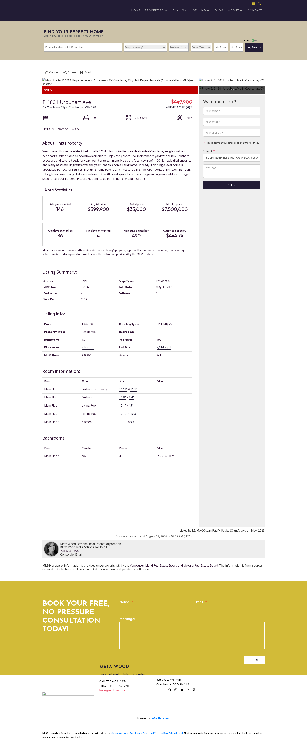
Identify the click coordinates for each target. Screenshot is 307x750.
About (233, 10)
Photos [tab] (63, 129)
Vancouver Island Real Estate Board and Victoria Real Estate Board (174, 565)
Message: (127, 618)
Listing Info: (53, 313)
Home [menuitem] (135, 10)
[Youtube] (181, 689)
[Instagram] (175, 689)
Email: (199, 602)
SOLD (260, 40)
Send (232, 185)
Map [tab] (75, 129)
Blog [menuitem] (219, 10)
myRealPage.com (160, 718)
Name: (125, 602)
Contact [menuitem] (255, 10)
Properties (154, 10)
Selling (199, 10)
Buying (178, 10)
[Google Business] (194, 689)
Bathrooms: (54, 438)
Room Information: (61, 371)
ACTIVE (247, 40)
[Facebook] (169, 689)
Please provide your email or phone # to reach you (232, 142)
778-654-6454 (69, 551)
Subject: (208, 151)
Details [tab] (48, 129)
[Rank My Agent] (188, 689)
